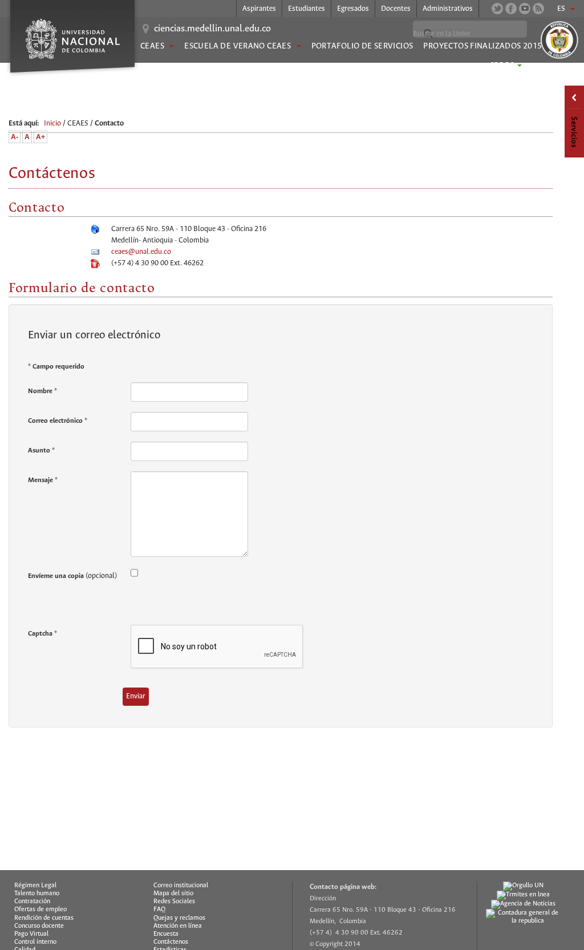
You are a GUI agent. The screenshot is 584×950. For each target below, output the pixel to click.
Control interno (35, 942)
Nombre (42, 391)
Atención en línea (177, 926)
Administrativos (448, 9)
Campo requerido (56, 366)
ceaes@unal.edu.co (141, 252)
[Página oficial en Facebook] (511, 8)
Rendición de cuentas (44, 918)
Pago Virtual (31, 934)
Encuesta (166, 934)
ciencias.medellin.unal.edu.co (212, 29)
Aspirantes (259, 9)
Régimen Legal (35, 885)
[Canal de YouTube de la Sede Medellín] (524, 8)
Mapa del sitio (173, 893)
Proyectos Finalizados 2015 (482, 46)
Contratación (32, 901)
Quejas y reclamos (179, 918)
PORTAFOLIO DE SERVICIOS (362, 46)
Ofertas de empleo (40, 909)
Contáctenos (170, 942)
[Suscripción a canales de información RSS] (538, 8)
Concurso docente (39, 926)
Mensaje (43, 480)
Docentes (396, 9)
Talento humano (36, 893)
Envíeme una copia (56, 576)
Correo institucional (180, 885)
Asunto (41, 450)
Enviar (135, 696)
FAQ (159, 909)
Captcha (42, 633)
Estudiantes (306, 9)
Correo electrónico (57, 421)
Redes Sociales (174, 901)
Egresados (353, 9)
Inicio (52, 123)
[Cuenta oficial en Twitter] (497, 8)
